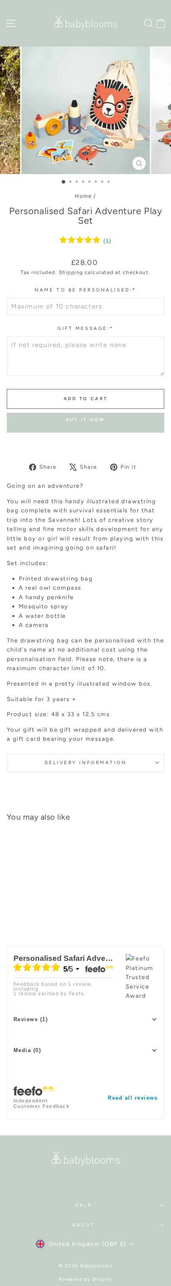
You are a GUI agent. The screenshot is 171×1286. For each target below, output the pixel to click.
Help (83, 1205)
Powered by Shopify (86, 1279)
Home (83, 196)
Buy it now (85, 419)
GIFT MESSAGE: (85, 328)
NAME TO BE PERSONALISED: (85, 290)
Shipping (71, 272)
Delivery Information (86, 762)
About (83, 1225)
